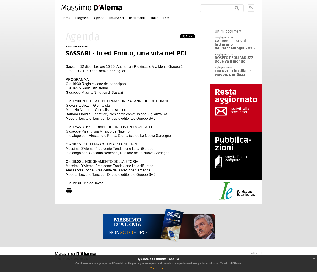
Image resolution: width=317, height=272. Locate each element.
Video (154, 18)
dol (260, 253)
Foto (166, 18)
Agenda (99, 18)
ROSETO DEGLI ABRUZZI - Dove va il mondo (236, 59)
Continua (156, 268)
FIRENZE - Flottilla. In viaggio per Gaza (233, 73)
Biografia (82, 18)
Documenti (137, 18)
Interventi (116, 18)
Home (65, 18)
